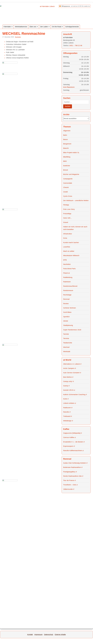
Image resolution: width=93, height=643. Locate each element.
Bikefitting (66, 157)
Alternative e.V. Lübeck (71, 364)
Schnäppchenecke (72, 27)
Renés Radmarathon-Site (72, 476)
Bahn (65, 135)
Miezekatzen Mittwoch (71, 255)
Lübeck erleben (68, 403)
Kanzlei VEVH (68, 390)
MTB (65, 260)
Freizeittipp (67, 214)
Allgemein (66, 131)
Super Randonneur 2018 (72, 330)
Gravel (65, 222)
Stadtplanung (68, 325)
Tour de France (68, 480)
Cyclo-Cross (67, 196)
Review (66, 303)
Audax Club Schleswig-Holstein (74, 463)
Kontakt (30, 634)
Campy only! (67, 381)
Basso (65, 139)
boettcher (66, 166)
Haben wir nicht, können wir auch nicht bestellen (75, 228)
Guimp (65, 386)
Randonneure (68, 290)
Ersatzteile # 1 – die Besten (73, 442)
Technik (66, 334)
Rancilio (66, 412)
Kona (65, 238)
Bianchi (66, 148)
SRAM (65, 321)
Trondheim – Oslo (69, 485)
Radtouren (67, 408)
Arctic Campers (68, 368)
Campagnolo (67, 179)
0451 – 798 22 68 (75, 45)
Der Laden (44, 27)
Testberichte (67, 343)
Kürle (65, 399)
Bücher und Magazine (71, 174)
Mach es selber (68, 251)
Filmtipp (66, 205)
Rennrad (66, 299)
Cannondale (67, 183)
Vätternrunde (68, 489)
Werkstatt (66, 351)
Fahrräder (7, 27)
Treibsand (66, 416)
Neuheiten (18, 37)
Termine (66, 338)
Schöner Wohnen (69, 308)
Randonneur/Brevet (70, 286)
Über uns (33, 27)
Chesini (66, 187)
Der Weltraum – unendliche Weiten (76, 200)
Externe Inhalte (60, 634)
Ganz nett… (67, 218)
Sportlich (66, 317)
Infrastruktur (67, 234)
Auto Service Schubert (71, 373)
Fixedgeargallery (69, 472)
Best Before (67, 377)
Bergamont (67, 144)
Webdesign (67, 421)
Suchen (67, 106)
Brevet (65, 170)
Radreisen (67, 282)
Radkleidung (67, 277)
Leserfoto (66, 247)
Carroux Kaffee (68, 437)
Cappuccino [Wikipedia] (71, 433)
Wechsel (66, 347)
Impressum (38, 634)
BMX (65, 161)
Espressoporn (68, 446)
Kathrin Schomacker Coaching (74, 394)
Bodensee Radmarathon (72, 467)
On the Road (56, 27)
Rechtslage (67, 295)
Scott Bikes (67, 312)
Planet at (66, 273)
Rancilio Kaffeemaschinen (72, 450)
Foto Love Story (69, 209)
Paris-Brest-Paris (69, 269)
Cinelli (65, 192)
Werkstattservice (21, 27)
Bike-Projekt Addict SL (71, 152)
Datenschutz (48, 634)
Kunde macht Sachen (71, 242)
